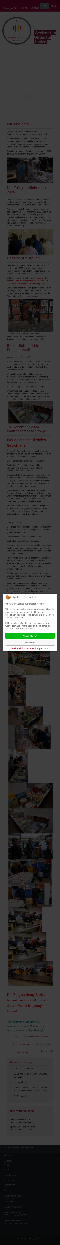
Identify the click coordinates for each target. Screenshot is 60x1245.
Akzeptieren (30, 635)
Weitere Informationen (23, 648)
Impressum (42, 648)
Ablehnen (30, 642)
